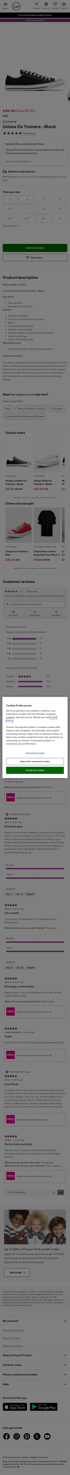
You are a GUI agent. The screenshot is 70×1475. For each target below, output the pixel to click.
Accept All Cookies (35, 770)
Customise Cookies (35, 752)
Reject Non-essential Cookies (35, 761)
